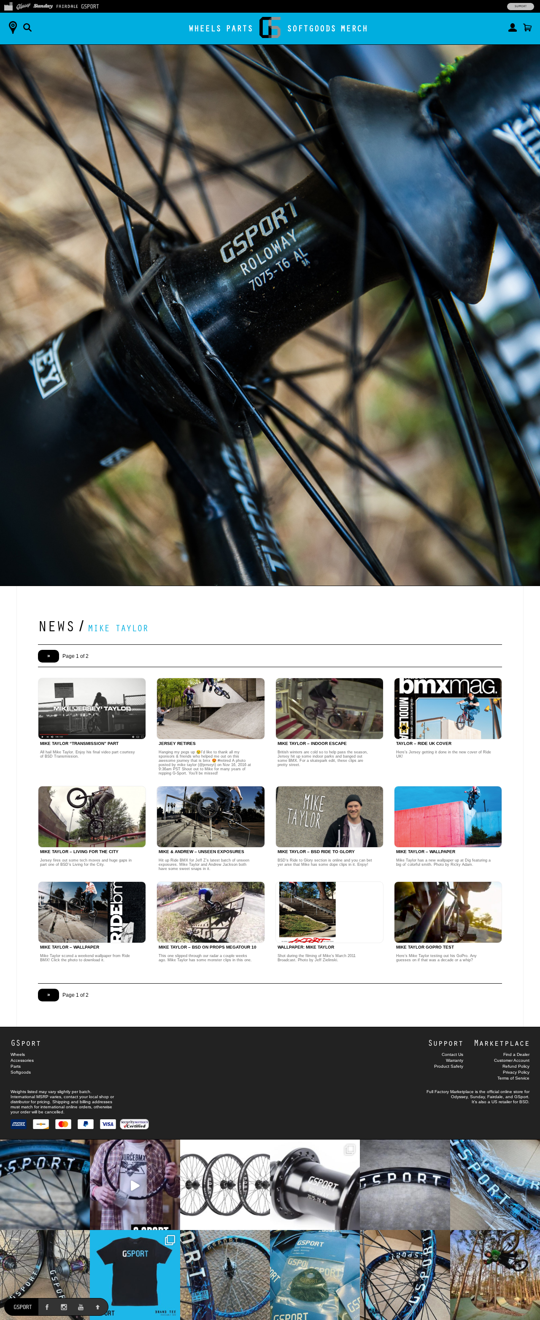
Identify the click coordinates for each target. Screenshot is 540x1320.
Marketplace (501, 1042)
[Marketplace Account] (512, 27)
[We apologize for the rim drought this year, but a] (45, 1185)
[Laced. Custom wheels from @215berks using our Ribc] (225, 1275)
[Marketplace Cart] (527, 27)
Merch (354, 28)
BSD (523, 1101)
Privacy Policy (516, 1072)
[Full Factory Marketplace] (8, 5)
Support (520, 6)
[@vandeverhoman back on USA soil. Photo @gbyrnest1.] (495, 1275)
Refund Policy (515, 1066)
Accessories (22, 1060)
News (56, 625)
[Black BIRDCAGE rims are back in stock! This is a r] (405, 1185)
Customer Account (511, 1060)
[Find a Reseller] (12, 27)
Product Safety (448, 1066)
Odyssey (459, 1096)
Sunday (477, 1096)
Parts (239, 28)
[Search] (27, 27)
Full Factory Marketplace (450, 1091)
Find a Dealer (516, 1054)
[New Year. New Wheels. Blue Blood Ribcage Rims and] (405, 1275)
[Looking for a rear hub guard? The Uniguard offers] (315, 1275)
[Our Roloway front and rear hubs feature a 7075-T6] (315, 1185)
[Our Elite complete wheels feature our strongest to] (225, 1185)
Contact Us (452, 1054)
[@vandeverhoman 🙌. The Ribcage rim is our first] (135, 1185)
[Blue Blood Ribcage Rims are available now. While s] (495, 1185)
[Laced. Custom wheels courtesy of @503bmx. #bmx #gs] (45, 1275)
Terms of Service (513, 1078)
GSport (26, 1042)
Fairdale (495, 1096)
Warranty (454, 1060)
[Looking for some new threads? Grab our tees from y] (135, 1275)
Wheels (205, 28)
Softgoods (311, 28)
